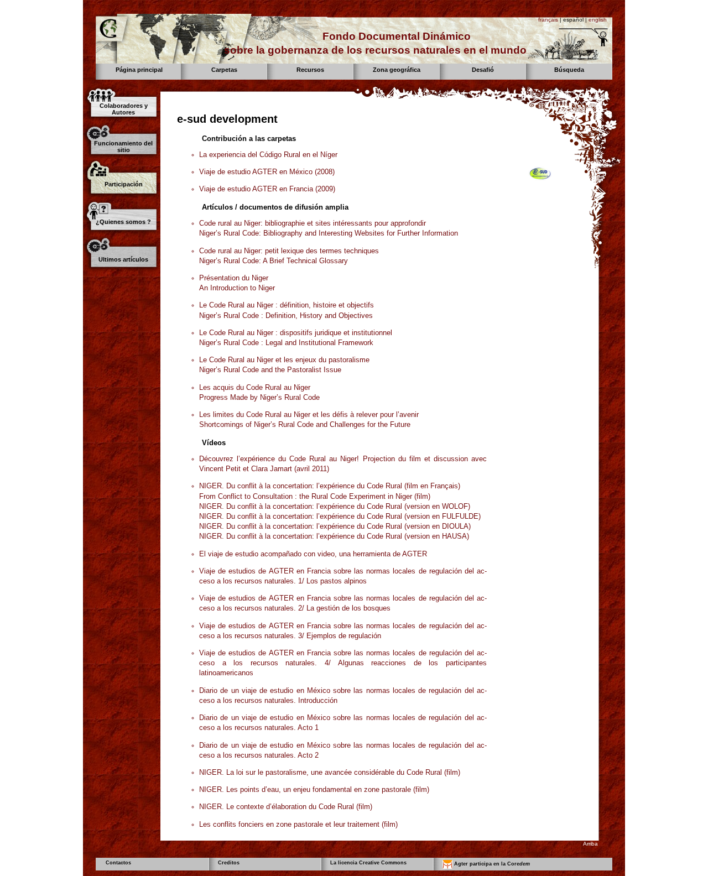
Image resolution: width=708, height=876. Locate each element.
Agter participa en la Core (491, 864)
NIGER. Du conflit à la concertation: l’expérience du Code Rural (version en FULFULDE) (340, 516)
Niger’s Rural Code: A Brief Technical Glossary (273, 261)
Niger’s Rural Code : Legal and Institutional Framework (286, 342)
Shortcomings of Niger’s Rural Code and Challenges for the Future (304, 424)
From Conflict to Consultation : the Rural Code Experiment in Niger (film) (314, 496)
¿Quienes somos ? (123, 221)
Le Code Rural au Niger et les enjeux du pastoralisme (284, 360)
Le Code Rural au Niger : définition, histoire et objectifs (286, 305)
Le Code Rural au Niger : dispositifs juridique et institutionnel (295, 332)
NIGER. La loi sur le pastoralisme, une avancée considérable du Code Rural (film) (329, 772)
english (598, 20)
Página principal (139, 69)
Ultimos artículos (123, 259)
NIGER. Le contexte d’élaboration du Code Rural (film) (285, 806)
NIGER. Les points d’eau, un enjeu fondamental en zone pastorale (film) (314, 789)
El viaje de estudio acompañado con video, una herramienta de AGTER (313, 554)
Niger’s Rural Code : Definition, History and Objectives (286, 315)
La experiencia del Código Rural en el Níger (268, 154)
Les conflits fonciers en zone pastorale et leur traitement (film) (298, 824)
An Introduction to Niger (237, 288)
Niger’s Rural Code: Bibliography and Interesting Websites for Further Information (328, 233)
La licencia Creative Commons (368, 862)
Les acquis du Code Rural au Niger (254, 387)
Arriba (590, 844)
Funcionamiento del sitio (123, 146)
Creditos (229, 862)
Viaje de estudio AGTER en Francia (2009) (267, 189)
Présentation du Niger (233, 278)
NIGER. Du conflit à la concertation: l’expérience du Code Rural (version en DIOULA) (335, 526)
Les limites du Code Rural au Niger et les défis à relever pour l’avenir (309, 414)
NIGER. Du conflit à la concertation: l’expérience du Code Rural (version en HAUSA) (334, 536)
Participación (124, 184)
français (548, 20)
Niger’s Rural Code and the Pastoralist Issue (270, 370)
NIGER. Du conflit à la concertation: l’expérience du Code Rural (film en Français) (329, 486)
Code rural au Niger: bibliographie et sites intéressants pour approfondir (312, 223)
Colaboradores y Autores (124, 109)
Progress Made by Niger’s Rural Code (259, 397)
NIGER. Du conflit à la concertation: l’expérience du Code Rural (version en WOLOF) (334, 506)
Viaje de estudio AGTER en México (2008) (267, 172)
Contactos (118, 862)
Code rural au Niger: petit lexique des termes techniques (289, 251)
